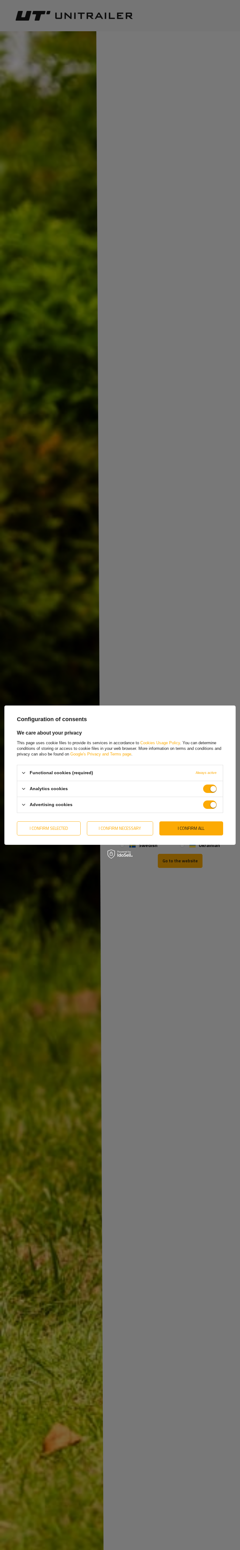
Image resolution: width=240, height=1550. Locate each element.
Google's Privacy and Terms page (100, 753)
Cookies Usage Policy (160, 742)
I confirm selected (49, 828)
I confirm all (191, 828)
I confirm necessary (120, 828)
